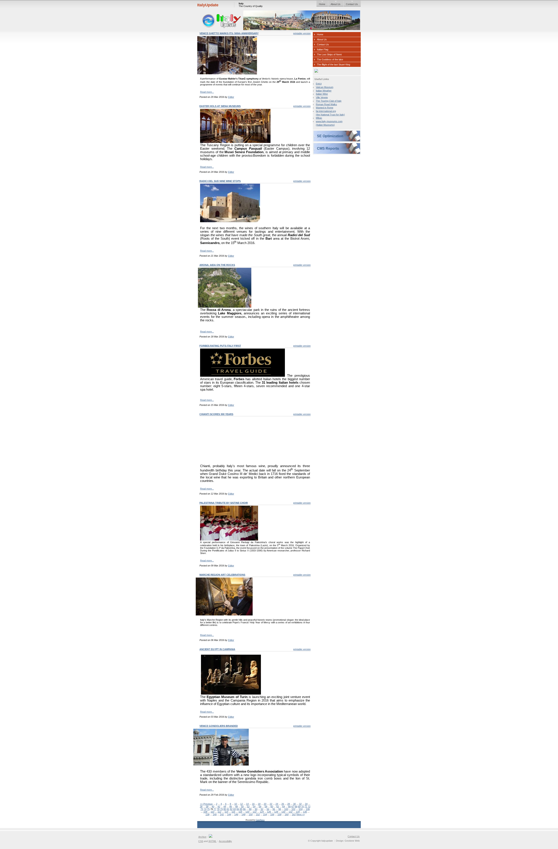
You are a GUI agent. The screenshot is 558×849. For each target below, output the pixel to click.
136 (305, 811)
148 (243, 814)
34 (306, 804)
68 (296, 806)
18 (259, 804)
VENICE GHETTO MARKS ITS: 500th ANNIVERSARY (229, 33)
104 (301, 809)
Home (322, 4)
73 (202, 809)
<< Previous (206, 804)
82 (231, 809)
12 (241, 804)
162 (294, 814)
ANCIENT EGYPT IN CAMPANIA (217, 649)
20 (265, 804)
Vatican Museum (324, 87)
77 (215, 809)
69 (299, 806)
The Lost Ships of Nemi (329, 54)
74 (205, 809)
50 (242, 806)
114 (226, 811)
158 (279, 814)
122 (255, 811)
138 (207, 814)
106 (308, 809)
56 (260, 806)
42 (219, 806)
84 (237, 809)
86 (244, 809)
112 (219, 811)
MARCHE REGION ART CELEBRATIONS (222, 574)
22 (271, 804)
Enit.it (319, 83)
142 (222, 814)
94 (268, 809)
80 (224, 809)
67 (292, 806)
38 (207, 806)
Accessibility (225, 841)
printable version (302, 33)
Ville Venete (322, 97)
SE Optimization (330, 136)
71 (306, 806)
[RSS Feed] (210, 836)
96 (273, 809)
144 (229, 814)
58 (266, 806)
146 (236, 814)
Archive (202, 836)
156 (272, 814)
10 (235, 804)
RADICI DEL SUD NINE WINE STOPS (220, 181)
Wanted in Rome (324, 107)
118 (240, 811)
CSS (200, 841)
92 (262, 809)
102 (293, 809)
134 (298, 811)
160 (287, 814)
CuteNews (260, 820)
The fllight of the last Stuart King (333, 64)
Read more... (207, 92)
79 (221, 809)
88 (250, 809)
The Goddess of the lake (330, 59)
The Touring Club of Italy (329, 101)
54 (254, 806)
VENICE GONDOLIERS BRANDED (218, 726)
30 (294, 804)
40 (213, 806)
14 (247, 804)
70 (302, 806)
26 (282, 804)
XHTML (212, 841)
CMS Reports (328, 148)
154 (265, 814)
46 (230, 806)
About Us (335, 4)
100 (286, 809)
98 (279, 809)
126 (269, 811)
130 (283, 811)
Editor (231, 97)
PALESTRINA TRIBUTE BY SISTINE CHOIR (223, 503)
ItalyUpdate (207, 5)
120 (247, 811)
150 (251, 814)
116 (233, 811)
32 (300, 804)
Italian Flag (322, 49)
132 (291, 811)
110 (212, 811)
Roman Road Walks (326, 104)
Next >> (300, 814)
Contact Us (352, 4)
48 (236, 806)
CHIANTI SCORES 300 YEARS (216, 414)
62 (277, 806)
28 (288, 804)
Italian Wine (322, 94)
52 (248, 806)
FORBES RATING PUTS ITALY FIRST (220, 345)
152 (258, 814)
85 (241, 809)
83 (234, 809)
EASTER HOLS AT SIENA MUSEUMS (220, 106)
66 (289, 806)
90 (256, 809)
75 (208, 809)
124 (262, 811)
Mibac (319, 118)
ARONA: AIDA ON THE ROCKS (217, 265)
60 (271, 806)
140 (215, 814)
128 (276, 811)
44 (224, 806)
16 (253, 804)
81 (228, 809)
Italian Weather (324, 90)
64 (283, 806)
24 (277, 804)
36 (201, 806)
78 (218, 809)
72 (309, 806)
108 (205, 811)
